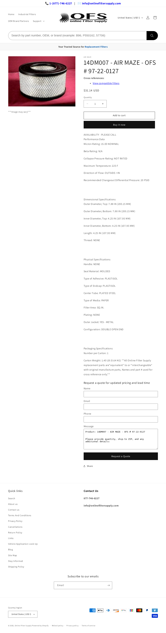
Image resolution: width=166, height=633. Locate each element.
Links (11, 538)
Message (89, 426)
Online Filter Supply (23, 625)
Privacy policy (72, 625)
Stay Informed (15, 561)
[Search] (152, 35)
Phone (87, 413)
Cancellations (15, 526)
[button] (38, 21)
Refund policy (57, 625)
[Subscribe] (108, 585)
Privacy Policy (15, 521)
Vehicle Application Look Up (23, 543)
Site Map (12, 555)
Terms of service (88, 625)
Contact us (13, 509)
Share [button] (90, 466)
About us (13, 504)
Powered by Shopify (40, 625)
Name (87, 388)
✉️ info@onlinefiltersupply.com (99, 3)
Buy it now (119, 124)
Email (87, 401)
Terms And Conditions (19, 515)
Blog (10, 549)
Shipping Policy (16, 566)
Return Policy (15, 532)
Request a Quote (120, 456)
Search (11, 498)
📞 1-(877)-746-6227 (58, 3)
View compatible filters (106, 83)
